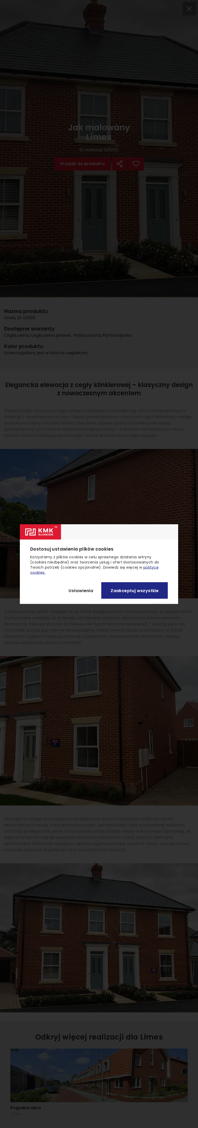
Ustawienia (81, 590)
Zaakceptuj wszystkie (135, 590)
